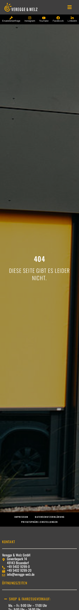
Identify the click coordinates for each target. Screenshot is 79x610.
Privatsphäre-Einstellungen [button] (39, 521)
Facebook (58, 20)
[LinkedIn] (72, 18)
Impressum (21, 516)
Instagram (29, 20)
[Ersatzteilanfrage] (11, 18)
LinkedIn (72, 20)
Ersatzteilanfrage (11, 20)
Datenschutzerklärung (50, 516)
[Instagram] (29, 18)
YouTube (43, 20)
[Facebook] (58, 18)
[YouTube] (44, 18)
